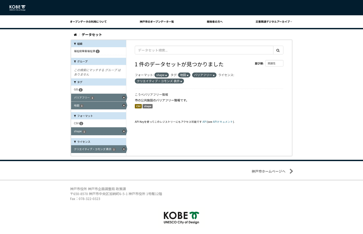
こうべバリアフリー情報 (151, 94)
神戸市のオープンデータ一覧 (157, 21)
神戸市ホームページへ (268, 171)
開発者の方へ (215, 21)
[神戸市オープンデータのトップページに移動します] (19, 8)
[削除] (166, 75)
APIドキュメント (223, 122)
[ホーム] (75, 34)
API (204, 122)
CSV (138, 106)
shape (147, 106)
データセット (92, 34)
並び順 (259, 63)
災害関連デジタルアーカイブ (273, 21)
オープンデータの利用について (88, 21)
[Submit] (278, 50)
